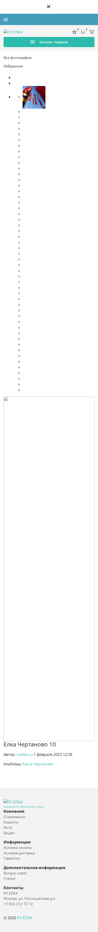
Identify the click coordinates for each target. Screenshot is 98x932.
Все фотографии (18, 57)
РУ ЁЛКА (24, 917)
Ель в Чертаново (38, 764)
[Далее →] (49, 568)
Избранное (13, 66)
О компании (14, 816)
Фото (8, 827)
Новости (11, 822)
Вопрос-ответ (15, 873)
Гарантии (12, 858)
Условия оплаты (18, 847)
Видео (9, 832)
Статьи (9, 878)
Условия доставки (19, 853)
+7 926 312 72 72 (81, 19)
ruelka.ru (24, 754)
